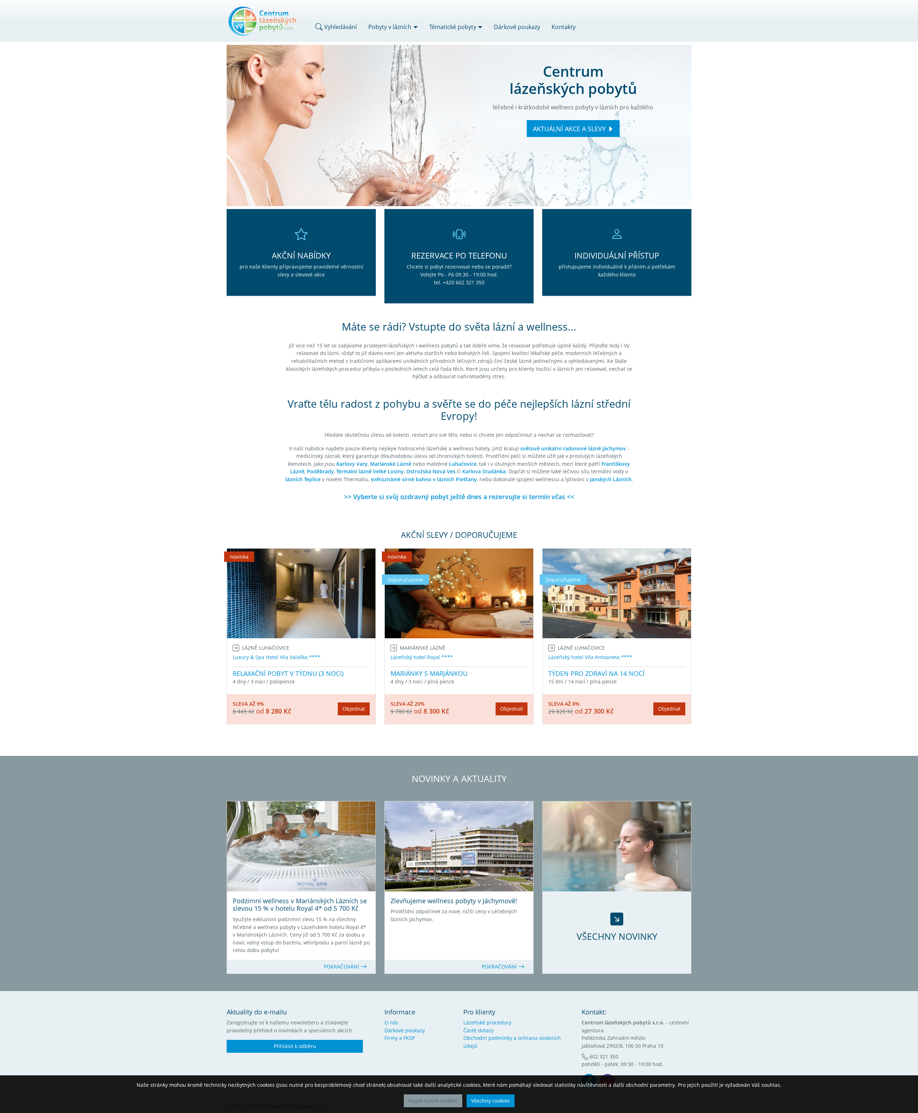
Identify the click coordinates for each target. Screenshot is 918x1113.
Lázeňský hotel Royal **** (422, 657)
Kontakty (564, 27)
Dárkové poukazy (517, 27)
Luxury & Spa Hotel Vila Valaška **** (277, 657)
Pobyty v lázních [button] (389, 27)
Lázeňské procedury (487, 1022)
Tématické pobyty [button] (452, 27)
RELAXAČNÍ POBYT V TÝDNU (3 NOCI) (288, 673)
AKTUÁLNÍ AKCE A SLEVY (569, 128)
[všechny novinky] (617, 846)
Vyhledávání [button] (340, 27)
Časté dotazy (478, 1030)
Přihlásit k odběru (295, 1046)
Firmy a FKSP (399, 1037)
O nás (391, 1022)
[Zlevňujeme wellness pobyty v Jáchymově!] (459, 846)
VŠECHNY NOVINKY (617, 936)
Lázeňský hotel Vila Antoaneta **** (590, 657)
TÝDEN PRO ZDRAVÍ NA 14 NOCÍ (596, 673)
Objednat (353, 708)
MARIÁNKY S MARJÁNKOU (429, 673)
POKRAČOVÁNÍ (342, 966)
